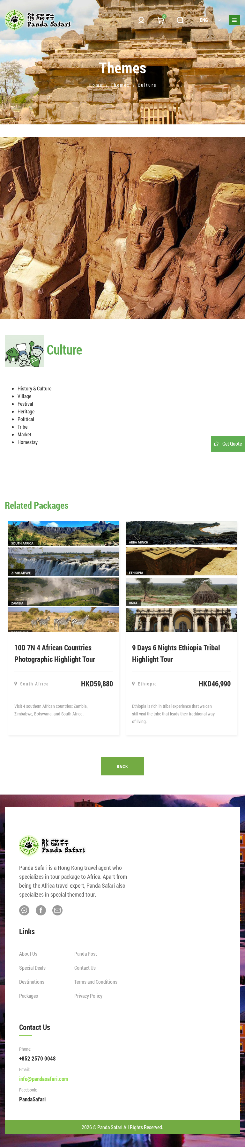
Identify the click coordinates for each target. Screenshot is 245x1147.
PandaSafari (32, 1099)
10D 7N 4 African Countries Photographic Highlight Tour (54, 653)
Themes (120, 85)
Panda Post (85, 953)
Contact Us (85, 967)
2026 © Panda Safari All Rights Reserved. (122, 1127)
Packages (28, 995)
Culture (147, 85)
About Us (28, 953)
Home (96, 85)
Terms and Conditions (95, 981)
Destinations (31, 981)
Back (122, 766)
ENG (204, 20)
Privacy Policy (88, 995)
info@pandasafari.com (43, 1079)
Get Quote (232, 443)
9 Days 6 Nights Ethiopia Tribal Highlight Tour (176, 653)
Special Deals (32, 967)
